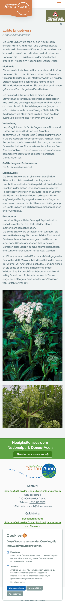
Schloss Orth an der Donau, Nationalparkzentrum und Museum (32, 524)
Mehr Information (17, 582)
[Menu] (59, 3)
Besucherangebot (32, 518)
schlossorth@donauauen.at (37, 505)
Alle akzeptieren (16, 588)
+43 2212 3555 (37, 502)
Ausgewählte (34, 588)
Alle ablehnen (15, 594)
